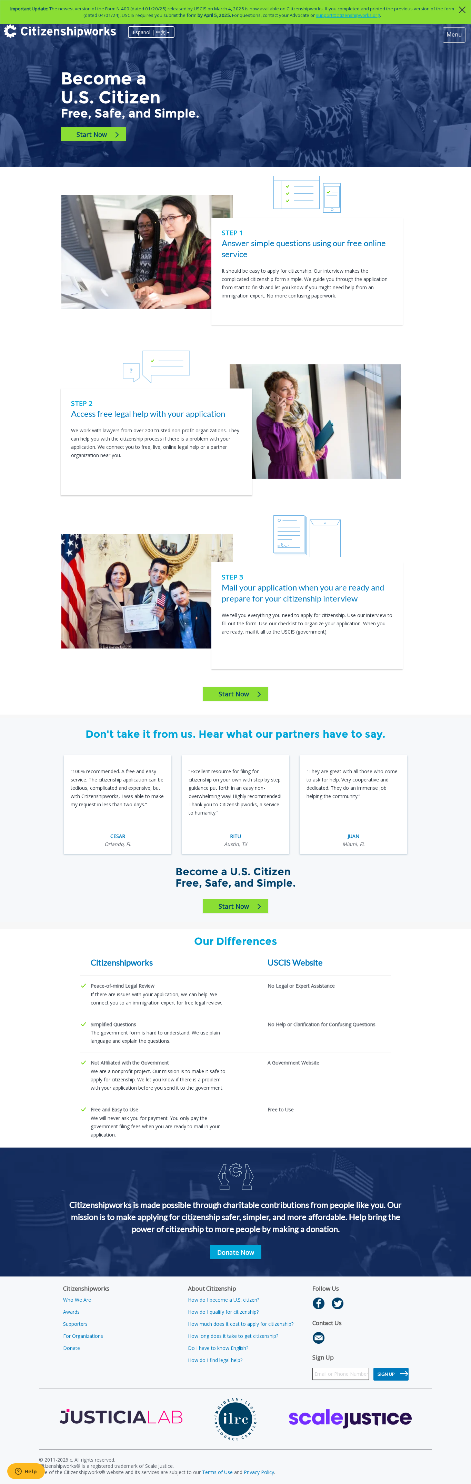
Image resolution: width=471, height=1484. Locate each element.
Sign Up (386, 1374)
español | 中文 (150, 32)
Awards (71, 1312)
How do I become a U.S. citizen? (223, 1299)
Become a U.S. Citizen (111, 88)
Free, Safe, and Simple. (130, 113)
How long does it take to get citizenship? (233, 1336)
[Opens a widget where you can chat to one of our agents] (26, 1472)
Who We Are (77, 1299)
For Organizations (83, 1336)
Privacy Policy (259, 1472)
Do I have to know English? (218, 1348)
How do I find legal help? (215, 1360)
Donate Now (235, 1252)
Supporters (75, 1324)
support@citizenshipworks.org (348, 15)
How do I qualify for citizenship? (223, 1312)
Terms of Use (217, 1472)
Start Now (92, 134)
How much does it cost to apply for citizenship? (240, 1324)
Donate (71, 1348)
